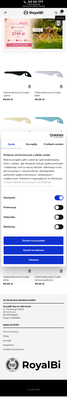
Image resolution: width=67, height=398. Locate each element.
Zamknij (60, 18)
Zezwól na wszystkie (33, 240)
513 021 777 (35, 1)
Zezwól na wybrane (33, 250)
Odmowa (33, 259)
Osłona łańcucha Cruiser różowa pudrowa (48, 278)
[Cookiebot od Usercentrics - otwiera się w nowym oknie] (49, 136)
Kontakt (7, 340)
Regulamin (8, 345)
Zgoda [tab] (11, 144)
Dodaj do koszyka (29, 86)
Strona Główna (10, 331)
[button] (6, 12)
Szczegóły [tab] (31, 144)
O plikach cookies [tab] (53, 144)
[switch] (59, 207)
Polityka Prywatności (13, 349)
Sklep (6, 336)
